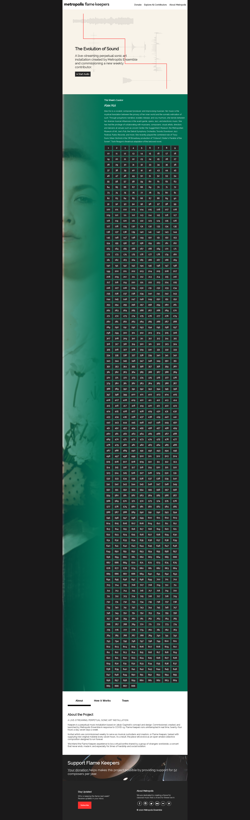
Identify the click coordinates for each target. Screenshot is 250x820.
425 (116, 411)
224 (166, 282)
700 (158, 579)
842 (142, 669)
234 (175, 288)
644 (142, 546)
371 (116, 377)
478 (108, 445)
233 (166, 288)
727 (158, 596)
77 (141, 192)
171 (175, 249)
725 (141, 596)
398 (117, 394)
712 (108, 590)
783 (175, 630)
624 (125, 534)
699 (150, 579)
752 (141, 613)
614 (116, 529)
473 (141, 439)
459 (175, 428)
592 (158, 512)
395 (166, 389)
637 (158, 540)
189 (175, 260)
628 (158, 534)
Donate (137, 5)
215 (166, 277)
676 (108, 568)
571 (133, 501)
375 (150, 377)
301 (133, 333)
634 (133, 540)
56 (116, 181)
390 (125, 389)
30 (125, 164)
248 (142, 299)
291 (125, 327)
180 (175, 254)
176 (141, 254)
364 (133, 372)
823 (133, 658)
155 (116, 243)
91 (108, 204)
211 (133, 277)
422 (166, 405)
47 (116, 176)
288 (175, 321)
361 (108, 372)
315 (175, 338)
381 (125, 383)
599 (142, 518)
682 (158, 568)
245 (116, 299)
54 (175, 176)
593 (166, 512)
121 (133, 221)
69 (150, 187)
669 (125, 562)
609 (150, 523)
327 (125, 349)
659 (117, 557)
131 (141, 226)
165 (125, 249)
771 (150, 624)
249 (150, 299)
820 (108, 658)
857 (116, 680)
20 (116, 159)
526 (133, 473)
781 (158, 630)
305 (166, 333)
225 (175, 282)
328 (133, 349)
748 (108, 613)
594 (175, 512)
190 (108, 265)
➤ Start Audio (82, 74)
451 (108, 428)
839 (117, 669)
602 (167, 518)
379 (108, 383)
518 (141, 467)
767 (116, 624)
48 (125, 176)
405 (175, 394)
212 (141, 277)
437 (141, 417)
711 (175, 585)
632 (116, 540)
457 (158, 428)
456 (150, 428)
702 (175, 579)
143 (166, 232)
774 (175, 624)
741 (125, 607)
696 (125, 579)
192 (125, 265)
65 (116, 187)
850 (133, 674)
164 (116, 249)
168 (150, 249)
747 (175, 607)
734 (141, 602)
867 (125, 686)
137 (116, 232)
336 (125, 355)
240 (150, 293)
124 (158, 221)
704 (117, 585)
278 (166, 316)
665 (167, 557)
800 (167, 641)
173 (116, 254)
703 (108, 585)
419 (141, 405)
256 (133, 305)
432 (175, 411)
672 (150, 562)
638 (167, 540)
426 (125, 411)
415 (108, 405)
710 (166, 585)
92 (116, 204)
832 (133, 663)
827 (166, 658)
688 (133, 574)
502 (158, 456)
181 (108, 260)
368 (167, 372)
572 (141, 501)
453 (125, 428)
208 (108, 277)
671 (141, 562)
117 (175, 215)
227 (116, 288)
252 (175, 299)
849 (125, 674)
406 (108, 400)
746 (166, 607)
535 (133, 478)
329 (141, 349)
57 (125, 181)
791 (166, 635)
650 (117, 551)
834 (150, 663)
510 (150, 462)
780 (150, 630)
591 (150, 512)
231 (150, 288)
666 (175, 557)
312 (150, 338)
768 (125, 624)
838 (108, 669)
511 (158, 462)
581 (141, 506)
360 (175, 366)
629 (167, 534)
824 (142, 658)
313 (158, 338)
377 (166, 377)
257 (141, 305)
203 (141, 271)
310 (133, 338)
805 (133, 646)
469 (108, 439)
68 (141, 187)
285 (150, 321)
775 (108, 630)
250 (158, 299)
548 (167, 484)
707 (141, 585)
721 (108, 596)
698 (142, 579)
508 (133, 462)
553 (133, 490)
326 (116, 349)
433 (108, 417)
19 (108, 159)
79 (158, 192)
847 (108, 674)
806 (142, 646)
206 (167, 271)
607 (133, 523)
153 (175, 237)
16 (158, 153)
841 (133, 669)
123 (150, 221)
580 (133, 506)
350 (166, 361)
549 (175, 484)
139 (133, 232)
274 (133, 316)
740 (116, 607)
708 (150, 585)
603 (175, 518)
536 (141, 478)
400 (133, 394)
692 (167, 574)
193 (133, 265)
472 (133, 439)
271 (108, 316)
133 (158, 226)
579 (125, 506)
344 (117, 361)
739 (108, 607)
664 (158, 557)
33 (150, 164)
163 (108, 249)
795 (125, 641)
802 (108, 646)
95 (141, 204)
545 (141, 484)
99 (175, 204)
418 (133, 405)
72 (175, 187)
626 (142, 534)
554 (141, 490)
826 (158, 658)
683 (167, 568)
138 (125, 232)
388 (108, 389)
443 (117, 422)
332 (166, 349)
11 (117, 153)
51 (150, 176)
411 (150, 400)
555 (150, 490)
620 (167, 529)
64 (108, 187)
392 (141, 389)
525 (125, 473)
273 (125, 316)
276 (150, 316)
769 (133, 624)
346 (133, 361)
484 (158, 445)
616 (133, 529)
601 (158, 518)
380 (117, 383)
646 (158, 546)
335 (116, 355)
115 (158, 215)
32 (141, 164)
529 (158, 473)
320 (141, 344)
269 (167, 310)
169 (158, 249)
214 (158, 277)
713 (116, 590)
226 (108, 288)
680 (142, 568)
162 (175, 243)
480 (125, 445)
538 (158, 478)
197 (166, 265)
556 (158, 490)
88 (158, 198)
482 (142, 445)
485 (167, 445)
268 (158, 310)
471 (125, 439)
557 (166, 490)
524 (116, 473)
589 (133, 512)
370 (108, 377)
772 (158, 624)
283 (133, 321)
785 (116, 635)
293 (141, 327)
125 (166, 221)
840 (125, 669)
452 (116, 428)
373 (133, 377)
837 (175, 663)
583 (158, 506)
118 (108, 221)
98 (166, 204)
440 (167, 417)
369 (175, 372)
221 (141, 282)
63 (175, 181)
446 (142, 422)
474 (150, 439)
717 (150, 590)
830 (117, 663)
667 (108, 562)
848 (117, 674)
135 (175, 226)
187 (158, 260)
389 (117, 389)
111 (125, 215)
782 (166, 630)
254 (116, 305)
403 (158, 394)
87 (150, 198)
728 (166, 596)
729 (175, 596)
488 (117, 450)
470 (117, 439)
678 (125, 568)
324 (175, 344)
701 (166, 579)
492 (150, 450)
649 (108, 551)
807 (150, 646)
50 (141, 176)
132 (150, 226)
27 (175, 159)
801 (175, 641)
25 (158, 159)
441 (175, 417)
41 (142, 170)
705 (125, 585)
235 (108, 293)
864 (175, 680)
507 (125, 462)
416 (116, 405)
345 (125, 361)
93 (125, 204)
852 (150, 674)
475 (158, 439)
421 (158, 405)
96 (150, 204)
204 (150, 271)
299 (117, 333)
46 (108, 176)
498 (125, 456)
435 (125, 417)
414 (175, 400)
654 (150, 551)
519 (150, 467)
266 (142, 310)
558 (175, 490)
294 (150, 327)
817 (158, 652)
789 (150, 635)
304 (158, 333)
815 (141, 652)
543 (125, 484)
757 (108, 618)
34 (158, 164)
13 (133, 153)
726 (150, 596)
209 (117, 277)
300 (125, 333)
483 (150, 445)
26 (166, 159)
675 (175, 562)
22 (133, 159)
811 (108, 652)
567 (175, 495)
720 (175, 590)
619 (158, 529)
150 (150, 237)
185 (141, 260)
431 (166, 411)
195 (150, 265)
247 (133, 299)
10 (108, 153)
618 (150, 529)
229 (133, 288)
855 (175, 674)
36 (175, 164)
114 (150, 215)
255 (125, 305)
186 (150, 260)
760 (133, 618)
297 (175, 327)
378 (175, 377)
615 (125, 529)
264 (125, 310)
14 (142, 153)
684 (175, 568)
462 (125, 433)
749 (116, 613)
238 (133, 293)
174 (125, 254)
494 (167, 450)
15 (150, 153)
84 (125, 198)
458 (167, 428)
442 (108, 422)
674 (166, 562)
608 (142, 523)
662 (142, 557)
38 (116, 170)
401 (141, 394)
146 (116, 237)
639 (175, 540)
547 (158, 484)
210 (125, 277)
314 (166, 338)
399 (125, 394)
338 (141, 355)
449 (167, 422)
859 (133, 680)
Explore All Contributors (155, 5)
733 (133, 602)
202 (133, 271)
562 (133, 495)
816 (150, 652)
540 (175, 478)
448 (158, 422)
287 (166, 321)
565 (158, 495)
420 (150, 405)
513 (175, 462)
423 (175, 405)
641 (116, 546)
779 (141, 630)
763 (158, 618)
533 (116, 478)
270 (175, 310)
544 (133, 484)
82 (108, 198)
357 (150, 366)
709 (158, 585)
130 (133, 226)
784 (108, 635)
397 (108, 394)
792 (175, 635)
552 (125, 490)
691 (158, 574)
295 (158, 327)
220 (133, 282)
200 (117, 271)
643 (133, 546)
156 (125, 243)
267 (150, 310)
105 (150, 209)
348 (150, 361)
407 (117, 400)
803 (117, 646)
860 (142, 680)
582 (150, 506)
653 (141, 551)
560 (117, 495)
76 (133, 192)
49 (133, 176)
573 (150, 501)
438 (150, 417)
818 (166, 652)
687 (125, 574)
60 (150, 181)
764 (167, 618)
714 (125, 590)
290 (117, 327)
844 (158, 669)
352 (108, 366)
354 (125, 366)
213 (150, 277)
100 (108, 209)
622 (108, 534)
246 (125, 299)
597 (125, 518)
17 (167, 153)
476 (167, 439)
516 (125, 467)
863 (167, 680)
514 (108, 467)
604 (108, 523)
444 (125, 422)
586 (108, 512)
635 (141, 540)
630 (175, 534)
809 (167, 646)
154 (108, 243)
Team (125, 700)
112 (133, 215)
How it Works (102, 700)
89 (166, 198)
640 (108, 546)
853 (158, 674)
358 (158, 366)
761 (141, 618)
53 (166, 176)
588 (125, 512)
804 (125, 646)
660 (125, 557)
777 (125, 630)
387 (175, 383)
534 (125, 478)
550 (108, 490)
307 (108, 338)
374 (141, 377)
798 (150, 641)
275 (141, 316)
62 (166, 181)
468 (175, 433)
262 (108, 310)
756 (175, 613)
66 (125, 187)
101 (116, 209)
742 (133, 607)
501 (150, 456)
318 (125, 344)
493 (158, 450)
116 (166, 215)
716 (141, 590)
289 (108, 327)
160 (158, 243)
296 (167, 327)
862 (158, 680)
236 (116, 293)
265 (133, 310)
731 (116, 602)
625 (133, 534)
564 (150, 495)
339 (150, 355)
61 (158, 181)
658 (108, 557)
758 (116, 618)
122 (141, 221)
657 (175, 551)
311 (141, 338)
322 (158, 344)
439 (158, 417)
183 (125, 260)
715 (133, 590)
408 (125, 400)
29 (116, 164)
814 (133, 652)
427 (133, 411)
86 (141, 198)
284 (142, 321)
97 (158, 204)
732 (125, 602)
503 (166, 456)
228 (125, 288)
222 (150, 282)
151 (158, 237)
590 (142, 512)
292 (133, 327)
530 (166, 473)
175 (133, 254)
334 (108, 355)
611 (166, 523)
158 (141, 243)
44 (166, 170)
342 (175, 355)
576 (175, 501)
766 (108, 624)
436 (133, 417)
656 (167, 551)
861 (150, 680)
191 (116, 265)
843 (150, 669)
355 (133, 366)
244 (108, 299)
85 (133, 198)
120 (125, 221)
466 (158, 433)
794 (117, 641)
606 (125, 523)
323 (166, 344)
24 (150, 159)
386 (167, 383)
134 (166, 226)
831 (125, 663)
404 (167, 394)
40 (133, 170)
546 (150, 484)
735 (150, 602)
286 (158, 321)
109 (108, 215)
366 (150, 372)
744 (150, 607)
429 (150, 411)
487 (108, 450)
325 (108, 349)
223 (158, 282)
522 (175, 467)
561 (125, 495)
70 (158, 187)
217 (108, 282)
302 (141, 333)
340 (158, 355)
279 (175, 316)
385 (158, 383)
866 (117, 686)
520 (158, 467)
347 (141, 361)
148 (133, 237)
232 (158, 288)
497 (117, 456)
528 (150, 473)
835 (158, 663)
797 (141, 641)
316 (108, 344)
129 (125, 226)
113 (141, 215)
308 (117, 338)
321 (150, 344)
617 (141, 529)
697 (133, 579)
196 (158, 265)
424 (108, 411)
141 (150, 232)
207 (175, 271)
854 (167, 674)
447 (150, 422)
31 (133, 164)
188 (166, 260)
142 (158, 232)
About (79, 700)
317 (116, 344)
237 (125, 293)
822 (125, 658)
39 (125, 170)
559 (108, 495)
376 (158, 377)
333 (175, 349)
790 (158, 635)
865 (108, 686)
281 (116, 321)
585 (175, 506)
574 (158, 501)
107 (166, 209)
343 (108, 361)
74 (116, 192)
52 (158, 176)
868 (133, 686)
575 (166, 501)
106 (158, 209)
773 (166, 624)
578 (116, 506)
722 (116, 596)
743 (141, 607)
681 (150, 568)
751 (133, 613)
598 (133, 518)
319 (133, 344)
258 (150, 305)
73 (108, 192)
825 (150, 658)
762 (150, 618)
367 (158, 372)
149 (141, 237)
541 (108, 484)
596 (117, 518)
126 (175, 221)
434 (117, 417)
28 (108, 164)
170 (166, 249)
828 (175, 658)
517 (133, 467)
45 (175, 170)
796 (133, 641)
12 (125, 153)
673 (158, 562)
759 (125, 618)
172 (108, 254)
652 (133, 551)
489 (125, 450)
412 (158, 400)
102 (125, 209)
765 (175, 618)
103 (133, 209)
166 (133, 249)
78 (150, 192)
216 (175, 277)
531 (175, 473)
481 (133, 445)
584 (167, 506)
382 (133, 383)
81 (175, 192)
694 (108, 579)
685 (108, 574)
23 (141, 159)
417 (125, 405)
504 (175, 456)
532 (108, 478)
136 (108, 232)
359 (166, 366)
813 (125, 652)
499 (133, 456)
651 (125, 551)
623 (116, 534)
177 (150, 254)
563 (141, 495)
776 (116, 630)
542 (116, 484)
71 (167, 187)
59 (141, 181)
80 (166, 192)
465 (150, 433)
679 (133, 568)
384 (150, 383)
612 (175, 523)
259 (158, 305)
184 (133, 260)
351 (175, 361)
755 (166, 613)
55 (108, 181)
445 (133, 422)
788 (142, 635)
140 (141, 232)
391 (133, 389)
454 (133, 428)
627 (150, 534)
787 (133, 635)
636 (150, 540)
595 (108, 518)
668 (117, 562)
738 (175, 602)
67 (133, 187)
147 (125, 237)
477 (175, 439)
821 (116, 658)
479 (117, 445)
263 (116, 310)
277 (158, 316)
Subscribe (85, 805)
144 (175, 232)
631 (108, 540)
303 (150, 333)
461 (116, 433)
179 (166, 254)
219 (125, 282)
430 (158, 411)
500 (142, 456)
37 (108, 170)
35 (166, 164)
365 (141, 372)
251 (166, 299)
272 (116, 316)
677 (116, 568)
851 (141, 674)
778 (133, 630)
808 (158, 646)
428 (142, 411)
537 (150, 478)
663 (150, 557)
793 (108, 641)
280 (108, 321)
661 (133, 557)
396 (175, 389)
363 (125, 372)
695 (117, 579)
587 (116, 512)
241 (158, 293)
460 (108, 433)
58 (133, 181)
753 (150, 613)
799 (158, 641)
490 (133, 450)
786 (125, 635)
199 (108, 271)
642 (125, 546)
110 (116, 215)
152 (166, 237)
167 (141, 249)
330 (150, 349)
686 (117, 574)
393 (150, 389)
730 (108, 602)
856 (108, 680)
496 (108, 456)
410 (141, 400)
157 (133, 243)
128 (116, 226)
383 (141, 383)
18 (175, 153)
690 (150, 574)
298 (108, 333)
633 (125, 540)
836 (167, 663)
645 (150, 546)
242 (166, 293)
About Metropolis (177, 5)
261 (175, 305)
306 (175, 333)
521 (166, 467)
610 (158, 523)
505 (108, 462)
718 (158, 590)
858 (125, 680)
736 (158, 602)
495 (175, 450)
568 (108, 501)
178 (158, 254)
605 (117, 523)
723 (125, 596)
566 (167, 495)
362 (116, 372)
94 (133, 204)
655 (158, 551)
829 (108, 663)
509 (142, 462)
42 (150, 170)
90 (175, 198)
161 (166, 243)
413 (166, 400)
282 (125, 321)
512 (166, 462)
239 (141, 293)
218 (116, 282)
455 (141, 428)
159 (150, 243)
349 (158, 361)
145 (108, 237)
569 (117, 501)
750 (125, 613)
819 (175, 652)
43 (158, 170)
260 (167, 305)
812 (116, 652)
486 (175, 445)
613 (108, 529)
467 (167, 433)
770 (141, 624)
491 (141, 450)
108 (175, 209)
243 (175, 293)
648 (175, 546)
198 (175, 265)
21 (125, 159)
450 (175, 422)
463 (133, 433)
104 (141, 209)
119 (116, 221)
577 (108, 506)
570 (125, 501)
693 (175, 574)
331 (158, 349)
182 (116, 260)
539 (166, 478)
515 (116, 467)
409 (133, 400)
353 (116, 366)
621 (175, 529)
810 (175, 646)
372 (125, 377)
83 (116, 198)
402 (150, 394)
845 (167, 669)
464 (142, 433)
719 (166, 590)
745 (158, 607)
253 (108, 305)
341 (166, 355)
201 (125, 271)
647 (167, 546)
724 (133, 596)
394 (158, 389)
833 (141, 663)
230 (141, 288)
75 (125, 192)
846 (175, 669)
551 (116, 490)
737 (166, 602)
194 (141, 265)
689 (142, 574)
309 (125, 338)
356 (141, 366)
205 (158, 271)
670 (133, 562)
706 (133, 585)
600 (150, 518)
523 (108, 473)
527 (141, 473)
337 (133, 355)
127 (108, 226)
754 (158, 613)
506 (117, 462)
